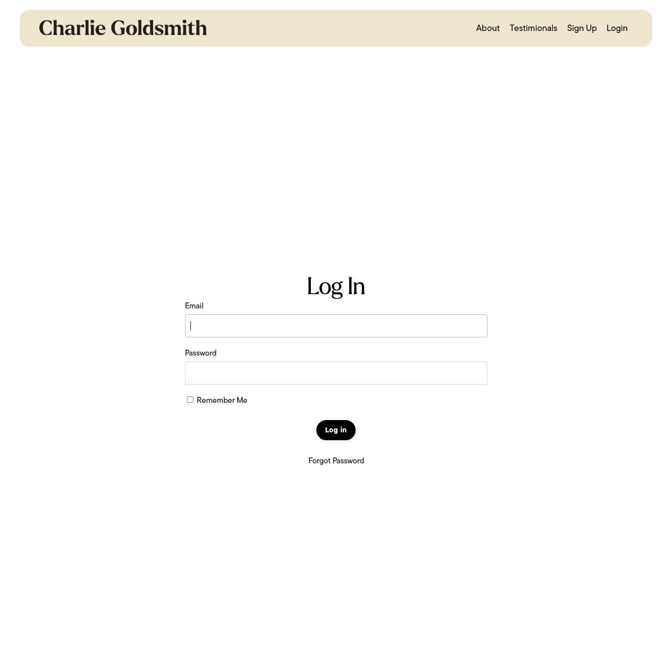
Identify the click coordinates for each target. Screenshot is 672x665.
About (488, 28)
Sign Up (582, 28)
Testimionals (533, 28)
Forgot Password (336, 460)
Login (617, 28)
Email (194, 305)
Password (200, 353)
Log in (336, 429)
